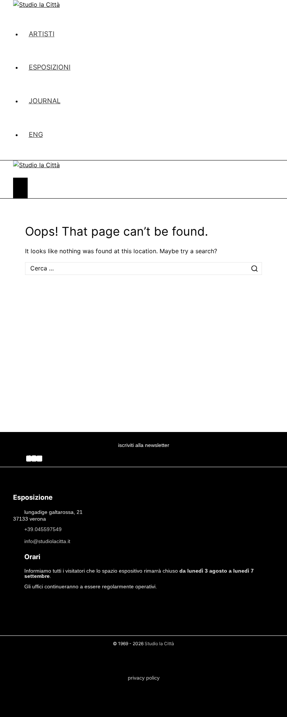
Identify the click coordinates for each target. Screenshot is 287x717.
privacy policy (144, 678)
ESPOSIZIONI (50, 67)
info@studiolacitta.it (47, 541)
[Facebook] (28, 459)
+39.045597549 (43, 529)
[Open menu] (20, 188)
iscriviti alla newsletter (143, 445)
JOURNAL (45, 101)
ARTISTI (42, 34)
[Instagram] (34, 459)
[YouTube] (39, 459)
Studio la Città (159, 643)
